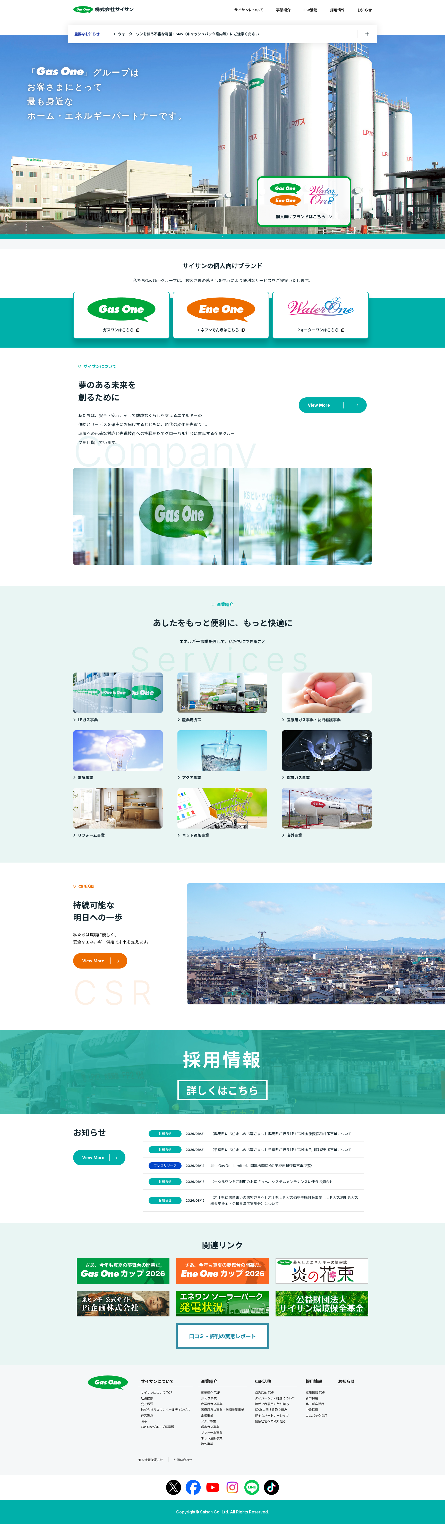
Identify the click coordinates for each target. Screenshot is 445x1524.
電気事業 (207, 1415)
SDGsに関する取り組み (271, 1409)
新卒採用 (312, 1398)
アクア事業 (208, 1421)
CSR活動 (310, 9)
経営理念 (147, 1415)
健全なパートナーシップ (272, 1415)
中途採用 (312, 1409)
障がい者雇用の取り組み (272, 1404)
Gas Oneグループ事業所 (157, 1426)
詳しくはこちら (222, 1090)
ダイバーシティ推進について (275, 1398)
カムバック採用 (316, 1415)
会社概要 (147, 1404)
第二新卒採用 (315, 1404)
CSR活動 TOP (264, 1392)
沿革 (144, 1421)
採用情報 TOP (315, 1392)
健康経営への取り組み (270, 1421)
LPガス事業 (209, 1398)
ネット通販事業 (211, 1438)
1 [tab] (222, 236)
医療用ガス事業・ (222, 1409)
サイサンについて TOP (157, 1392)
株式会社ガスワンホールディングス (165, 1409)
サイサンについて (248, 9)
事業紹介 (283, 9)
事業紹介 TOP (210, 1392)
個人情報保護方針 (150, 1459)
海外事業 (207, 1443)
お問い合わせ (183, 1459)
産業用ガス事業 (211, 1404)
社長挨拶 (147, 1398)
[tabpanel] (222, 134)
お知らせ (364, 9)
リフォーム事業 (211, 1432)
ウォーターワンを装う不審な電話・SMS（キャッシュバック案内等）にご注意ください (188, 33)
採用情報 (337, 9)
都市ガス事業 (210, 1426)
